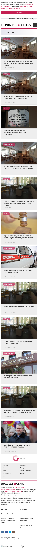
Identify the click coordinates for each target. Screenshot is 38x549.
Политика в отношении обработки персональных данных (8, 520)
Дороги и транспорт (25, 471)
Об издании (23, 509)
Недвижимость (7, 468)
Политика (5, 465)
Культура (22, 473)
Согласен (19, 12)
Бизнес (5, 471)
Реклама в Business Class (8, 514)
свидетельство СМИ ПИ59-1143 (13, 491)
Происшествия (9, 144)
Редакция (4, 509)
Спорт (4, 476)
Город (6, 39)
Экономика (23, 465)
